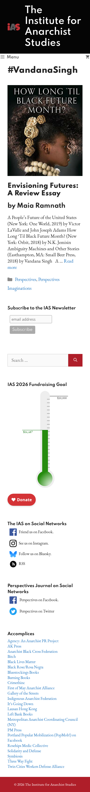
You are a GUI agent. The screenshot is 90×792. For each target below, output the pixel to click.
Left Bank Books (20, 714)
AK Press (14, 646)
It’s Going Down (20, 703)
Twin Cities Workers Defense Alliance (36, 766)
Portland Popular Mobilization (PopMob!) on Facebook (42, 737)
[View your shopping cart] (87, 57)
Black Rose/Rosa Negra (25, 667)
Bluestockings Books (23, 672)
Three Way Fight (20, 761)
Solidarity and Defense (24, 750)
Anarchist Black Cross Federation (33, 651)
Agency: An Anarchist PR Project (33, 640)
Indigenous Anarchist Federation (32, 698)
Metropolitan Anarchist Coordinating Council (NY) (43, 722)
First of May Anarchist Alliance (31, 688)
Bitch (12, 656)
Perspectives (25, 279)
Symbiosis (15, 756)
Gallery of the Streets (23, 693)
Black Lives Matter (22, 661)
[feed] (13, 563)
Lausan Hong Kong (22, 708)
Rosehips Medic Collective (28, 745)
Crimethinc (16, 682)
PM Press (15, 730)
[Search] (75, 360)
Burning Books (19, 677)
